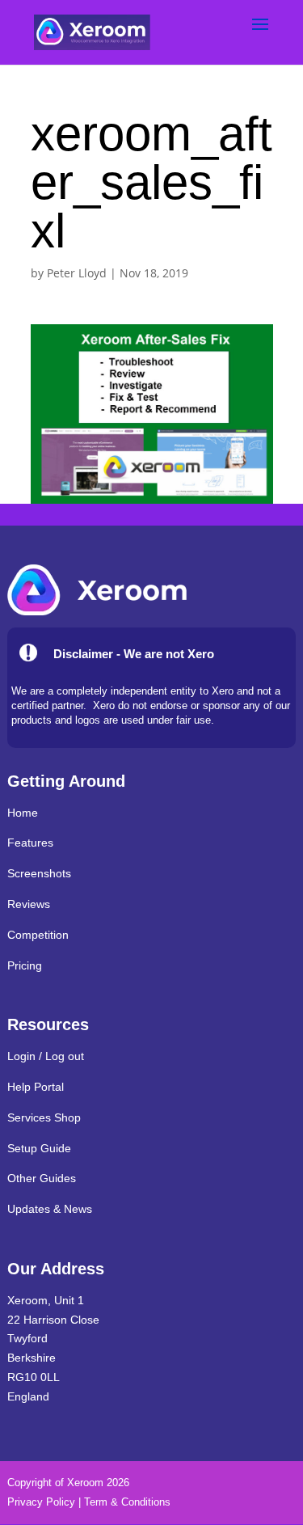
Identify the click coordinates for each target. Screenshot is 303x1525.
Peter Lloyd (77, 273)
